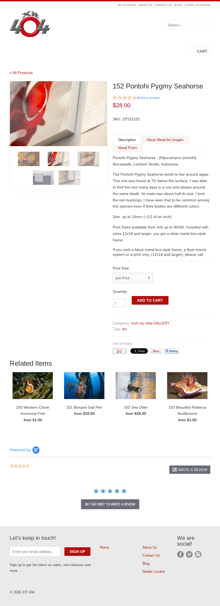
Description (127, 140)
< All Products (21, 73)
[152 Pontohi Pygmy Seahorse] (58, 113)
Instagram (198, 554)
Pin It (156, 351)
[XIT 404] (41, 25)
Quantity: (120, 291)
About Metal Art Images (165, 140)
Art (124, 329)
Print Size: (121, 268)
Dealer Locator (153, 572)
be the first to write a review (110, 504)
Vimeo (189, 554)
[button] (189, 469)
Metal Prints (127, 148)
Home (104, 547)
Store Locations (197, 4)
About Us (145, 4)
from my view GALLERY (150, 323)
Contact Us (163, 4)
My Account (127, 4)
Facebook (180, 554)
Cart (202, 51)
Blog (178, 4)
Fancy (171, 351)
